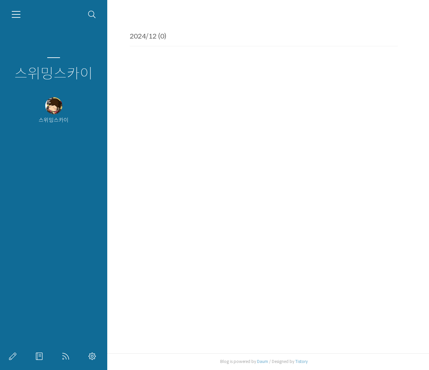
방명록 (41, 356)
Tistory (301, 361)
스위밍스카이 (53, 74)
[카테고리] (16, 14)
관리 (93, 356)
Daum (262, 361)
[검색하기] (92, 14)
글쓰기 (14, 356)
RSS (67, 356)
